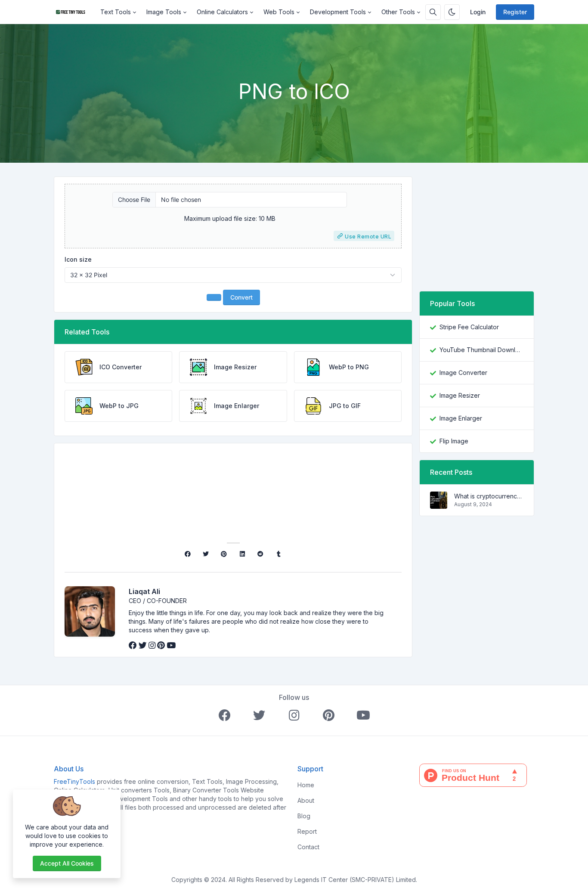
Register (515, 11)
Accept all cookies (67, 863)
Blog (303, 816)
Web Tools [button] (278, 11)
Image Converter (463, 372)
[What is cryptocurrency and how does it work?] (438, 504)
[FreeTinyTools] (74, 12)
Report (307, 831)
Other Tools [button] (398, 11)
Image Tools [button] (163, 11)
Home (305, 785)
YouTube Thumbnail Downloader (481, 349)
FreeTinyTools (74, 781)
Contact (308, 847)
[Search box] (433, 12)
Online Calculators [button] (222, 11)
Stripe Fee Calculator (469, 327)
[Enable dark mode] (452, 12)
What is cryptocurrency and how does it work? (488, 496)
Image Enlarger (460, 418)
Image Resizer (459, 395)
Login (478, 11)
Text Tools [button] (115, 11)
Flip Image (453, 441)
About (305, 800)
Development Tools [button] (338, 11)
